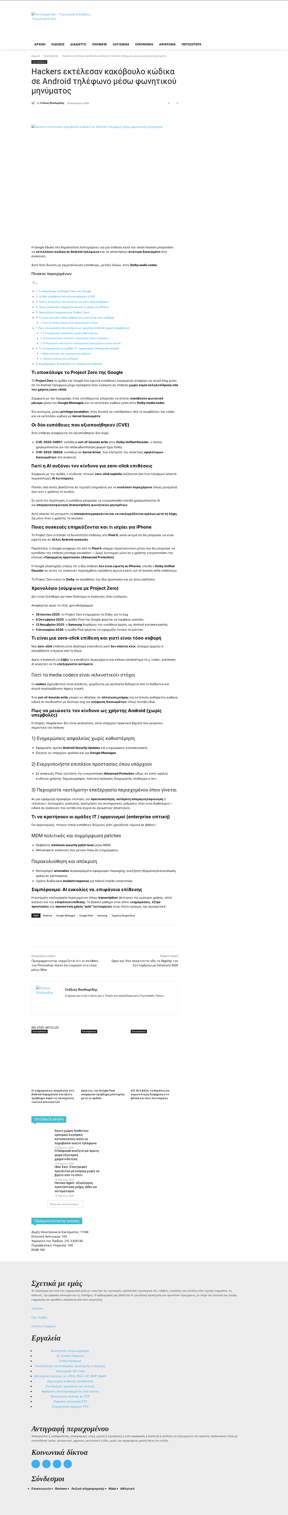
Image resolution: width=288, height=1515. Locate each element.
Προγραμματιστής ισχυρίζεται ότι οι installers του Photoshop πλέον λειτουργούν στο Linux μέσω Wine (64, 965)
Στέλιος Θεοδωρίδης (52, 102)
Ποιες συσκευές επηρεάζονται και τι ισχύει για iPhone (74, 307)
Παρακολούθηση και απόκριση (60, 358)
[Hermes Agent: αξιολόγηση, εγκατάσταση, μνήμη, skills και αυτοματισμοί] (41, 1187)
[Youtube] (67, 1464)
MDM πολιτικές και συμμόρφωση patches (66, 353)
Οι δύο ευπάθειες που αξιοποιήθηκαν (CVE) (67, 296)
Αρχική (35, 56)
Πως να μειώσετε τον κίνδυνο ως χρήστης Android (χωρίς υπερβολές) (83, 328)
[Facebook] (69, 114)
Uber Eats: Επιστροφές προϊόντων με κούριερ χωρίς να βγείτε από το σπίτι (77, 1171)
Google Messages (65, 915)
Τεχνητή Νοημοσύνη (123, 915)
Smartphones (51, 56)
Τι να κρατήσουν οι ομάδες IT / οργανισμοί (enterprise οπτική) (79, 348)
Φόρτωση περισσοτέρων (64, 1204)
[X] (78, 114)
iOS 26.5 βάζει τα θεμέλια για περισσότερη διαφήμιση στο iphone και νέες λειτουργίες (150, 1094)
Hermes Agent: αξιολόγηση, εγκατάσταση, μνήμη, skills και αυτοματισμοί (76, 1187)
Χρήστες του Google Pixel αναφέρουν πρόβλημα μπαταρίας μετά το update (103, 1094)
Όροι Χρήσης (39, 1317)
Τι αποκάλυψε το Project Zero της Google (64, 291)
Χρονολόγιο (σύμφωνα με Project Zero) (64, 312)
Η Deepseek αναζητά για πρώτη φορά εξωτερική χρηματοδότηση (77, 1155)
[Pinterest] (88, 114)
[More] (108, 114)
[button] (36, 1496)
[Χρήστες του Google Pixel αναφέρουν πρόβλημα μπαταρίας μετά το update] (103, 1050)
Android (47, 915)
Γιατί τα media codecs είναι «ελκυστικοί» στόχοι (70, 322)
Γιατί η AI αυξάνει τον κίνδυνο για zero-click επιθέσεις (74, 301)
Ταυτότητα (37, 1308)
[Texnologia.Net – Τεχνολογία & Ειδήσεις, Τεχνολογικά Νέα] (65, 23)
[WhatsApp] (98, 114)
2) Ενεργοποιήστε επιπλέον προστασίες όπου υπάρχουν (76, 338)
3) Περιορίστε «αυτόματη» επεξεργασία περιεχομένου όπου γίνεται (82, 343)
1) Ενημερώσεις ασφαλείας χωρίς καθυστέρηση (69, 333)
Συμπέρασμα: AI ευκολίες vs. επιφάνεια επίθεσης (70, 363)
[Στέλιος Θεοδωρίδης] (34, 103)
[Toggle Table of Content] (34, 283)
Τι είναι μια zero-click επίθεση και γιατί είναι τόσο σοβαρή (76, 317)
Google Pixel (86, 915)
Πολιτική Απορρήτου (43, 1326)
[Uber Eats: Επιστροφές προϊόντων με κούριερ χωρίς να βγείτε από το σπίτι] (41, 1171)
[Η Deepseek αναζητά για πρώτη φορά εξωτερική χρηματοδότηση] (41, 1155)
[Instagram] (74, 1002)
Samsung (102, 915)
